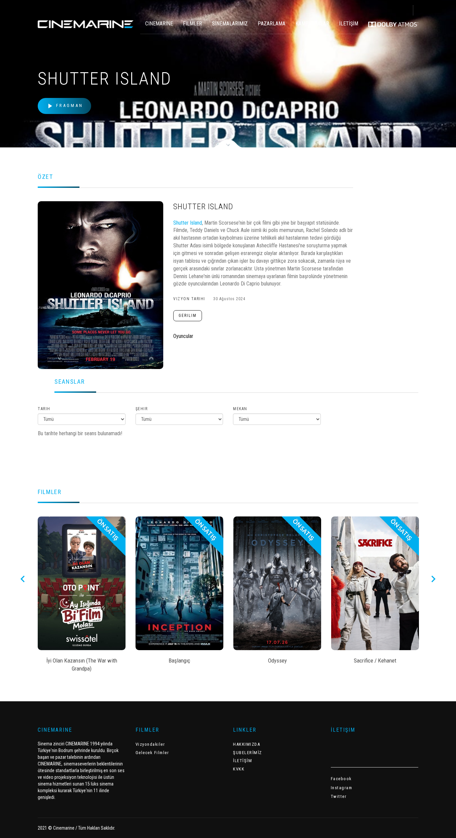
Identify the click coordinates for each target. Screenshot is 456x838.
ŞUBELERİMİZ (247, 752)
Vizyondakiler (150, 744)
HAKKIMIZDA (246, 744)
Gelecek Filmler (152, 752)
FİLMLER (192, 23)
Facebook (341, 778)
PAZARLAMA (271, 23)
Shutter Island (187, 223)
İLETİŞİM (348, 23)
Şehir (142, 408)
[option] (82, 596)
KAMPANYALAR (312, 23)
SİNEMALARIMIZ (230, 23)
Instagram (342, 787)
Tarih (44, 408)
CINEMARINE (159, 23)
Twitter (339, 796)
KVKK (238, 768)
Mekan (240, 408)
